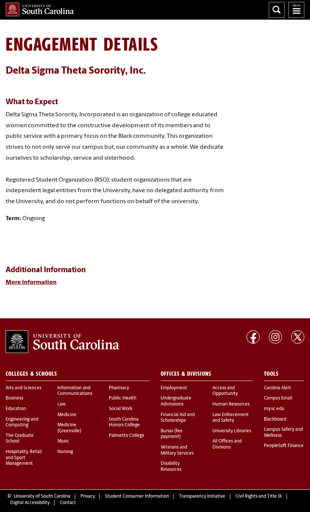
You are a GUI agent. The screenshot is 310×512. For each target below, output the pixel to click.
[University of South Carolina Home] (40, 9)
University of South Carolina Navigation (296, 10)
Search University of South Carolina (277, 10)
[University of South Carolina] (62, 341)
